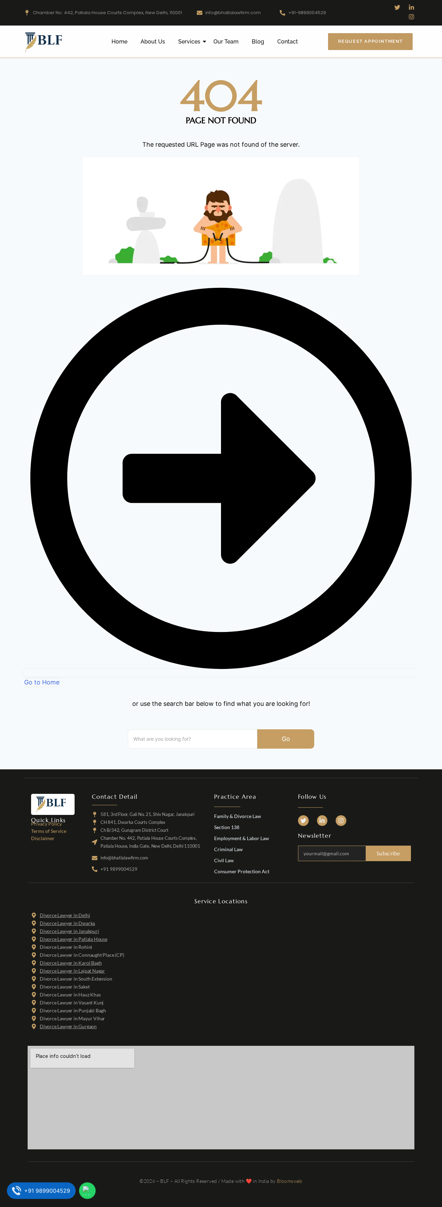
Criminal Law (228, 849)
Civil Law (224, 860)
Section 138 (226, 827)
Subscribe (388, 853)
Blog (258, 41)
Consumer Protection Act (241, 871)
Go (286, 738)
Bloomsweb (289, 1181)
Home (119, 41)
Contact (287, 41)
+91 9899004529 (47, 1191)
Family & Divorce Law (237, 816)
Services (189, 41)
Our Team (226, 41)
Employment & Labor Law (241, 838)
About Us (153, 41)
